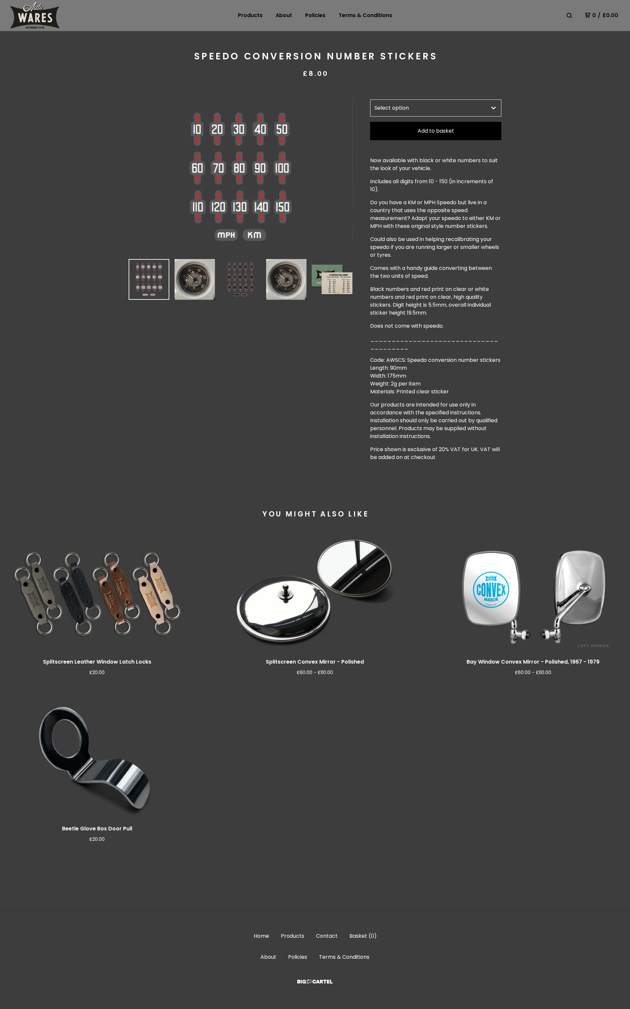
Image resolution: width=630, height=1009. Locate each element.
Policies (315, 15)
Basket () (363, 936)
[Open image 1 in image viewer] (240, 176)
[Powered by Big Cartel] (315, 981)
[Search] (569, 15)
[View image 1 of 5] (149, 279)
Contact (327, 936)
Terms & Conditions (365, 15)
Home (261, 936)
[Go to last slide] (138, 177)
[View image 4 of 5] (286, 279)
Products (250, 15)
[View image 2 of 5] (195, 279)
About (284, 15)
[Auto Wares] (34, 15)
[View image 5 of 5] (332, 279)
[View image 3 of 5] (240, 279)
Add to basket (436, 131)
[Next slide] (343, 177)
